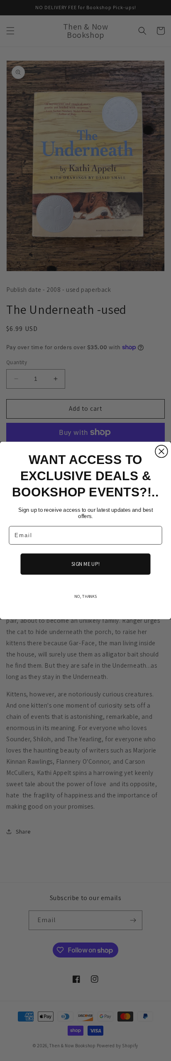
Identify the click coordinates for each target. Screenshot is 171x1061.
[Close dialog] (161, 451)
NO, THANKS (85, 596)
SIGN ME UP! (85, 564)
